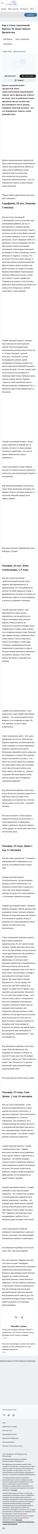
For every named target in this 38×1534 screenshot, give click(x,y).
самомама (7, 44)
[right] (36, 9)
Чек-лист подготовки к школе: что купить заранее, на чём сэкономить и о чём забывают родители (18, 1348)
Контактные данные (8, 1442)
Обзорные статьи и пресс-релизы (12, 1446)
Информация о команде (9, 1426)
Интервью (7, 39)
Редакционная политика (9, 1434)
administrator (19, 51)
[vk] (16, 1317)
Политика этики (7, 1430)
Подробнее (14, 1490)
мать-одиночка (22, 39)
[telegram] (23, 1317)
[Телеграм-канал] (19, 80)
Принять (30, 15)
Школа (32, 9)
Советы (3, 9)
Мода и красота (13, 9)
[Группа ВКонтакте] (10, 76)
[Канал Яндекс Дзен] (28, 76)
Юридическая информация (10, 1438)
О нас (4, 1422)
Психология (24, 9)
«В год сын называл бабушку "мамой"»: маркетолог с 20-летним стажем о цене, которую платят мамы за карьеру (18, 1333)
